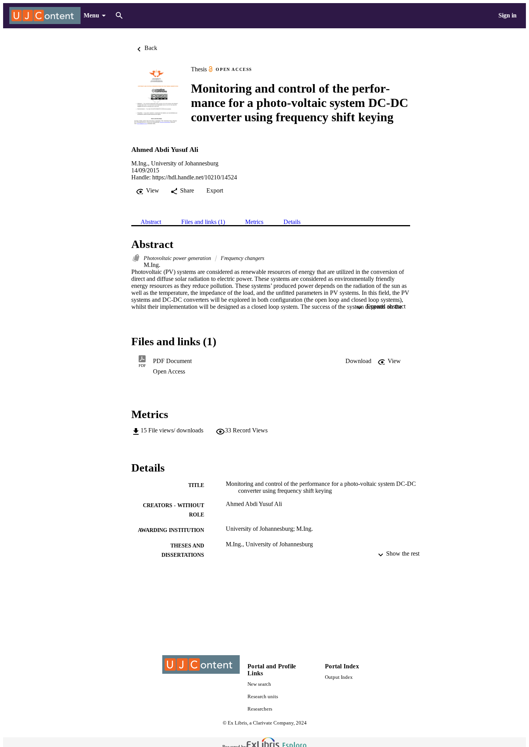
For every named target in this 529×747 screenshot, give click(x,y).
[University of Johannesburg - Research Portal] (45, 15)
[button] (358, 361)
